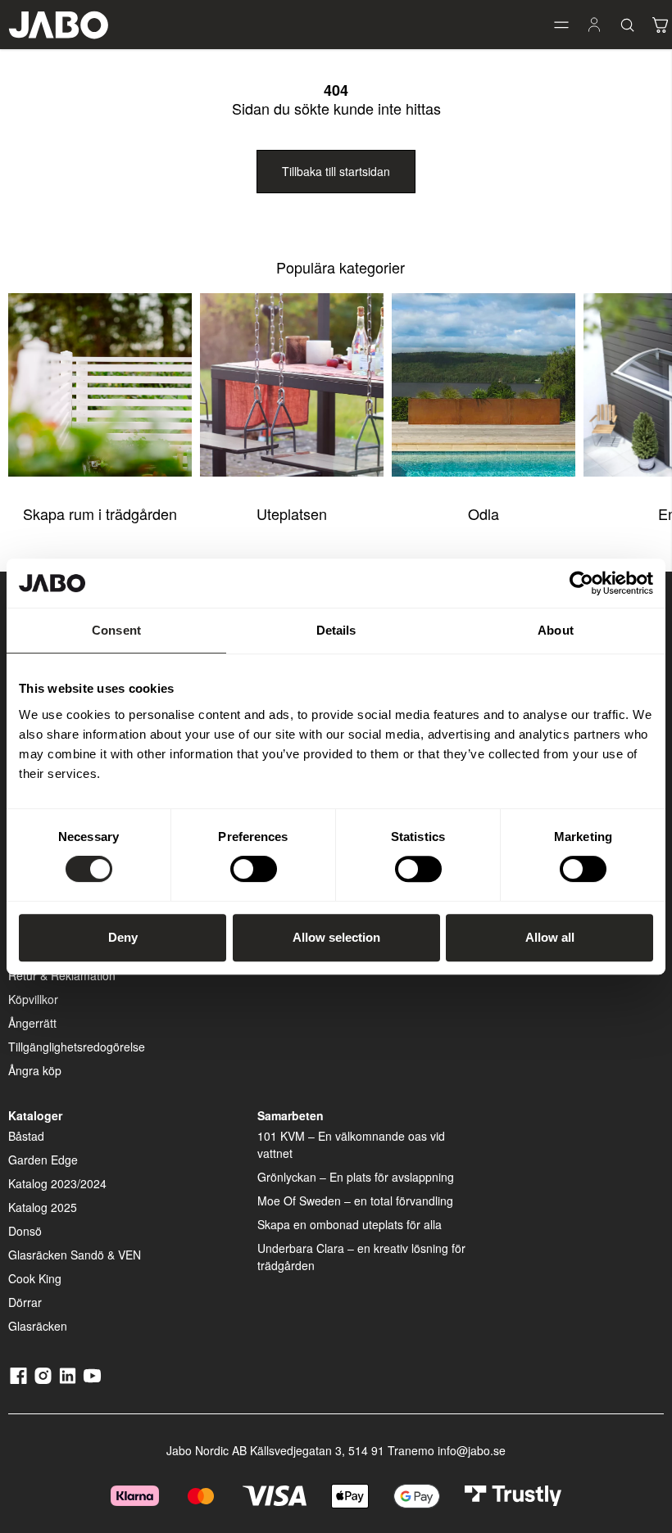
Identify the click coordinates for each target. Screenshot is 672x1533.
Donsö (25, 1231)
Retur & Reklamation (62, 975)
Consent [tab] (116, 630)
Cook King (34, 1278)
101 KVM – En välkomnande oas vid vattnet (351, 1144)
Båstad (26, 1136)
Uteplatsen (292, 513)
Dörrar (25, 1302)
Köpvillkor (33, 999)
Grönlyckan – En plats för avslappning (355, 1177)
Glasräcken (37, 1326)
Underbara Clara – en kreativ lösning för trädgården (361, 1256)
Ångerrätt (32, 1023)
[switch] (253, 869)
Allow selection (336, 937)
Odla (483, 513)
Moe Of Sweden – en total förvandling (355, 1200)
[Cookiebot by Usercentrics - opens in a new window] (581, 583)
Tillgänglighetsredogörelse (76, 1046)
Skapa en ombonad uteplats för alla (349, 1224)
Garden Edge (43, 1159)
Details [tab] (336, 630)
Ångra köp (34, 1070)
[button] (561, 24)
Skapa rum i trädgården (100, 513)
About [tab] (556, 630)
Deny (123, 937)
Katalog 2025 (42, 1207)
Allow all (549, 937)
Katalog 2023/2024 (57, 1183)
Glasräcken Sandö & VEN (74, 1254)
